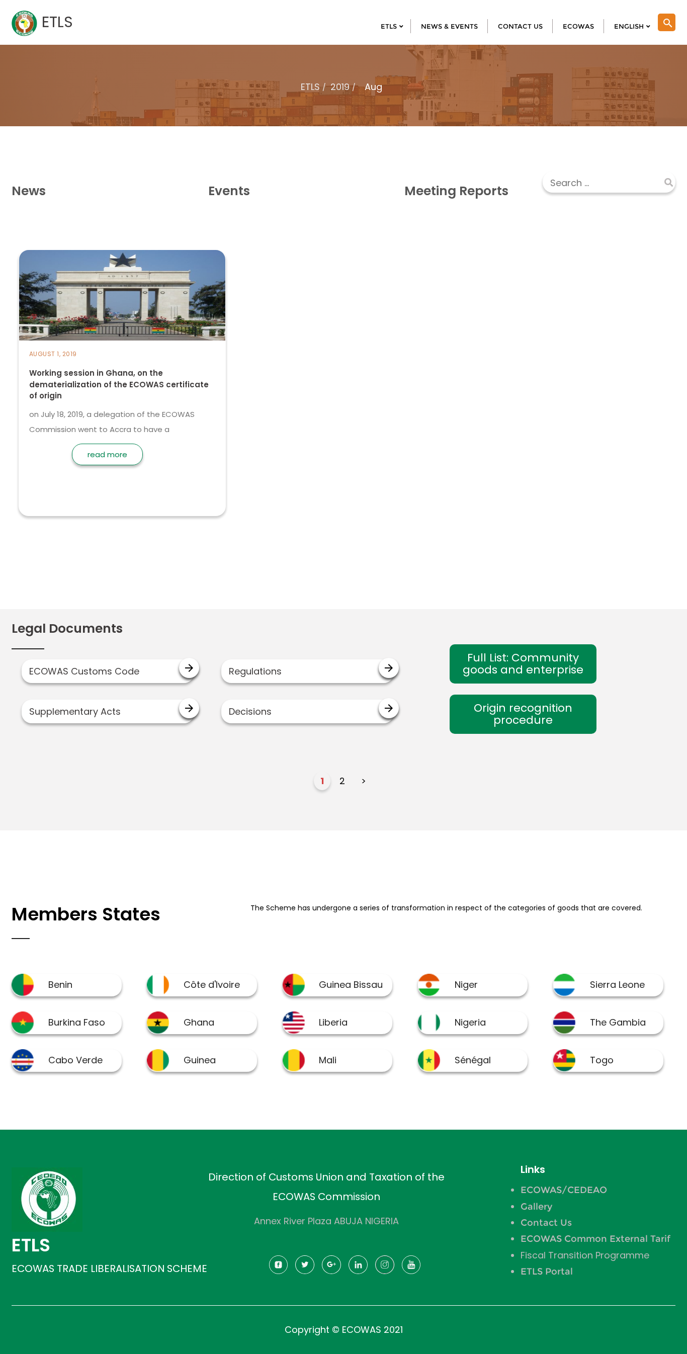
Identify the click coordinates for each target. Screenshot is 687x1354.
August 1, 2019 (53, 354)
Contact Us (546, 1222)
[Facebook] (278, 1267)
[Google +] (331, 1267)
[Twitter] (305, 1267)
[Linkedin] (358, 1267)
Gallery (536, 1206)
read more (107, 454)
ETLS (310, 86)
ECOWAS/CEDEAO (564, 1190)
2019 (340, 86)
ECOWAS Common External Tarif (595, 1238)
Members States (86, 914)
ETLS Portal (547, 1271)
